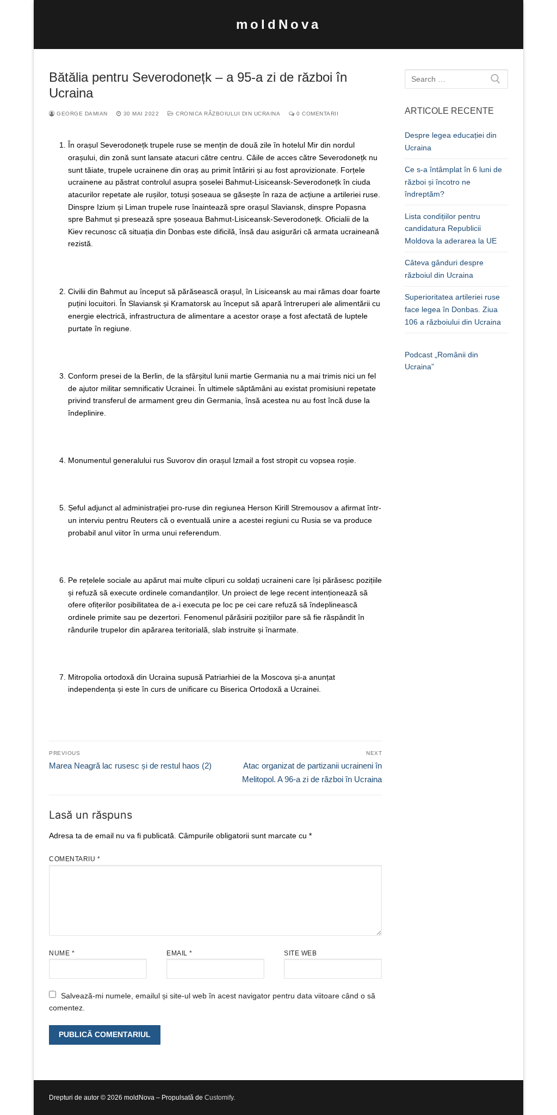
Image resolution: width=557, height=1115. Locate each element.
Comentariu (74, 859)
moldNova (278, 24)
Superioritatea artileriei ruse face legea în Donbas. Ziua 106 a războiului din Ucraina (453, 309)
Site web (300, 953)
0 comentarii (316, 114)
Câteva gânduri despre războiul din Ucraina (444, 268)
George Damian (81, 114)
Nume (62, 953)
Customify (219, 1097)
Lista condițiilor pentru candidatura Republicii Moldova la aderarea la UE (451, 228)
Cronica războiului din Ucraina (227, 114)
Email (179, 953)
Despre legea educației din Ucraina (451, 141)
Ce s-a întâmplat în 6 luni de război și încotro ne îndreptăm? (453, 181)
